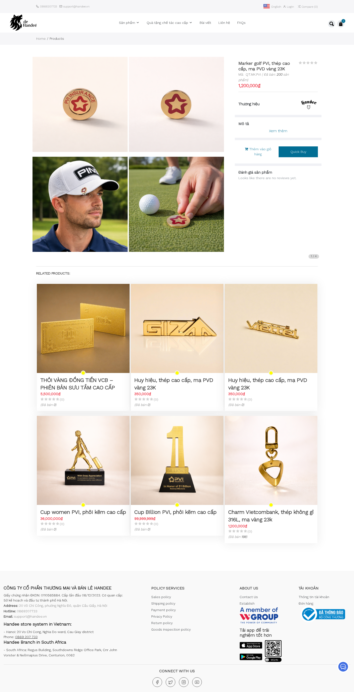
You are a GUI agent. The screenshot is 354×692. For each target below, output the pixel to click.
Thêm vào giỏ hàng (259, 151)
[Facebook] (157, 682)
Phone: (21, 637)
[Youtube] (197, 682)
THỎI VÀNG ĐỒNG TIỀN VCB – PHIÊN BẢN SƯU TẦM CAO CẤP (77, 384)
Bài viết (205, 23)
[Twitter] (170, 682)
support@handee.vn (76, 6)
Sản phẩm (127, 23)
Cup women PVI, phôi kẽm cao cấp (83, 512)
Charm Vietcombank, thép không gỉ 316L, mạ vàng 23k (271, 515)
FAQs (241, 23)
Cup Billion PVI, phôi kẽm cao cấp (175, 512)
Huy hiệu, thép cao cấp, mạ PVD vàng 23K (173, 384)
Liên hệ (224, 23)
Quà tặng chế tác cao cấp (168, 23)
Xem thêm (278, 131)
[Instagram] (184, 682)
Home (41, 38)
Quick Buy (298, 152)
